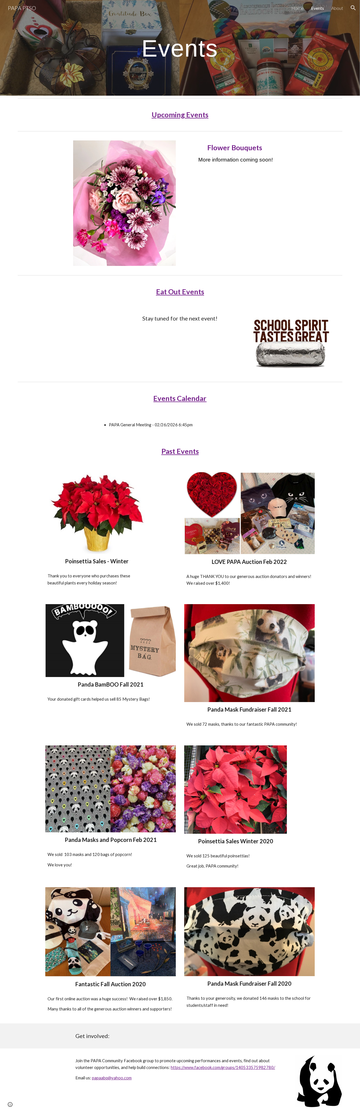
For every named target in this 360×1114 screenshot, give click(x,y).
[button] (353, 8)
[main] (180, 47)
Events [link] (317, 8)
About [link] (337, 8)
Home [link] (297, 8)
